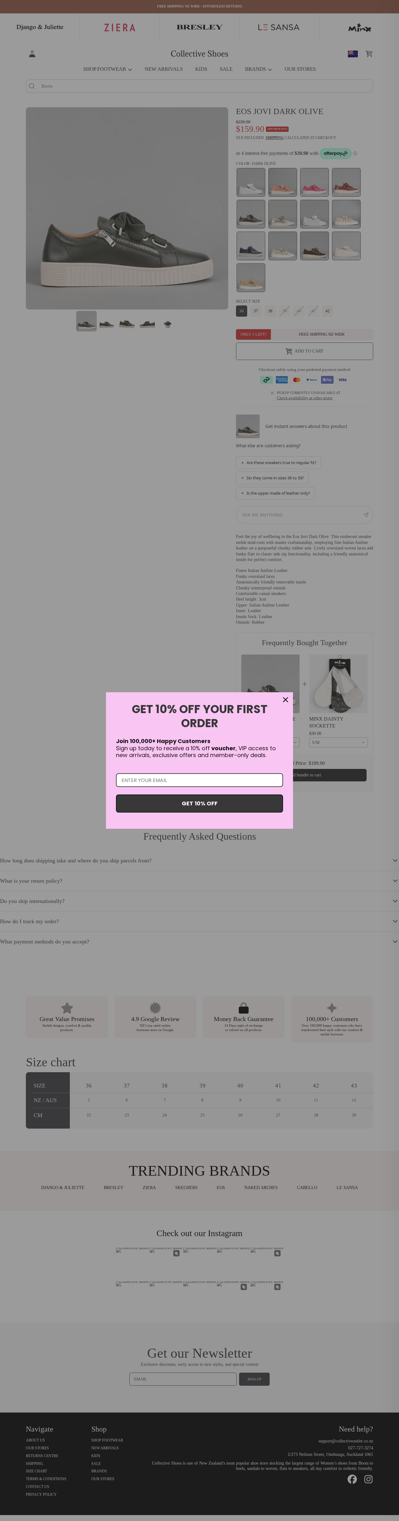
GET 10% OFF (200, 803)
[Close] (285, 699)
